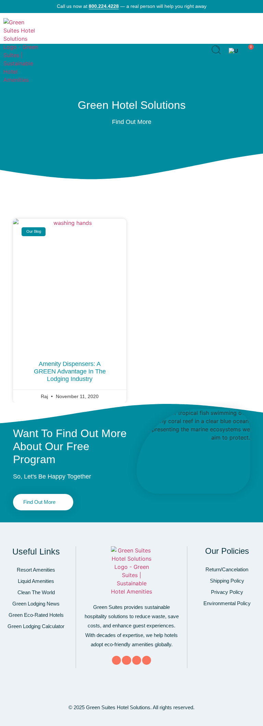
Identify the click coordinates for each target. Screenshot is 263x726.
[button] (198, 51)
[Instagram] (146, 660)
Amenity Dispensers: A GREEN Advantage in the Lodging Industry (70, 371)
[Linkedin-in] (136, 660)
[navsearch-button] (216, 50)
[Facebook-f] (116, 660)
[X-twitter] (126, 660)
